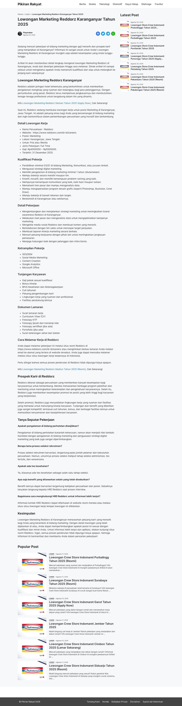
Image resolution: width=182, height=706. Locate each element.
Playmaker (28, 32)
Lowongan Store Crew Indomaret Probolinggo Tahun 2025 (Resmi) (147, 28)
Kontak (105, 701)
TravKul (159, 4)
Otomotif (117, 4)
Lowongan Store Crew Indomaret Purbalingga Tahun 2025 (147, 36)
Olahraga (146, 4)
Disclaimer (135, 701)
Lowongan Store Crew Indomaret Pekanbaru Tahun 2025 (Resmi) (147, 78)
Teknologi (104, 4)
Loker (27, 14)
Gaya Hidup (131, 4)
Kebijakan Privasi (120, 701)
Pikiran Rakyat (29, 4)
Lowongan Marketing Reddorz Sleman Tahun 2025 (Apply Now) (56, 103)
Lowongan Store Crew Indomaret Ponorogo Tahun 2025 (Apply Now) (147, 59)
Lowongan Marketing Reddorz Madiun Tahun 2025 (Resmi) (54, 369)
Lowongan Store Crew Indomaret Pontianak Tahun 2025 (147, 47)
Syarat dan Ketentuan (153, 701)
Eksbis (92, 4)
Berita (82, 4)
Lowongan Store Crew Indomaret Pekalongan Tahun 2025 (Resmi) (147, 88)
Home (20, 14)
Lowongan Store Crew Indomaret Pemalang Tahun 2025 (147, 68)
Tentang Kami (93, 701)
